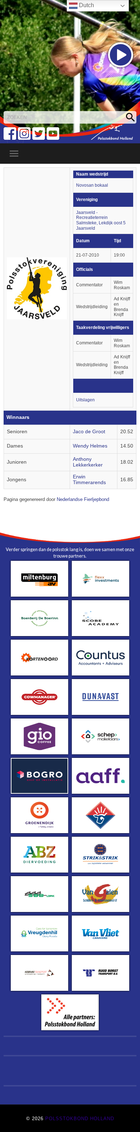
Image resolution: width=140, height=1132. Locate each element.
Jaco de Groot (89, 431)
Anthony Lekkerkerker (88, 462)
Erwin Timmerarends (89, 479)
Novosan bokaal (92, 185)
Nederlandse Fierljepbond (83, 499)
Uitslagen (85, 399)
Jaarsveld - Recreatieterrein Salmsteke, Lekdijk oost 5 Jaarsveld (101, 220)
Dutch (86, 5)
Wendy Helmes (90, 446)
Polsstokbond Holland (79, 1118)
